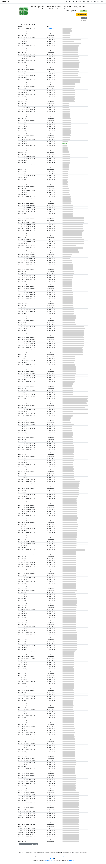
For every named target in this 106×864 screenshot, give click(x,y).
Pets (98, 1)
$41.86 (51, 28)
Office (94, 1)
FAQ (70, 1)
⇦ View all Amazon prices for (28, 844)
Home (87, 1)
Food (84, 1)
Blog (67, 1)
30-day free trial (64, 856)
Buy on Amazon (81, 14)
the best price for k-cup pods (49, 860)
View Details (84, 17)
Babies (79, 1)
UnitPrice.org (5, 1)
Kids (91, 1)
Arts (76, 1)
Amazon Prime (50, 856)
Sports (101, 1)
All (73, 1)
